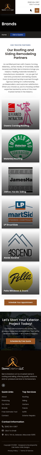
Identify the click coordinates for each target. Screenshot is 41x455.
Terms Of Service (26, 451)
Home (4, 35)
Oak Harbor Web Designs (20, 447)
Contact (5, 415)
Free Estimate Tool (9, 412)
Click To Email (34, 4)
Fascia (25, 408)
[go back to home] (13, 363)
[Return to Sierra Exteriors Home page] (7, 7)
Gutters (25, 404)
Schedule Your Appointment (21, 302)
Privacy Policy (13, 451)
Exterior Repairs (28, 415)
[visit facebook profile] (3, 385)
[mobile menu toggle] (37, 10)
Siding (24, 400)
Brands (4, 408)
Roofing (25, 397)
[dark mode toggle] (31, 10)
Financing (6, 400)
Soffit (24, 412)
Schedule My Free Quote (20, 341)
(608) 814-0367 (33, 2)
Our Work (6, 404)
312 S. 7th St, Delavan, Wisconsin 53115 (20, 435)
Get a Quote (18, 35)
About (4, 397)
